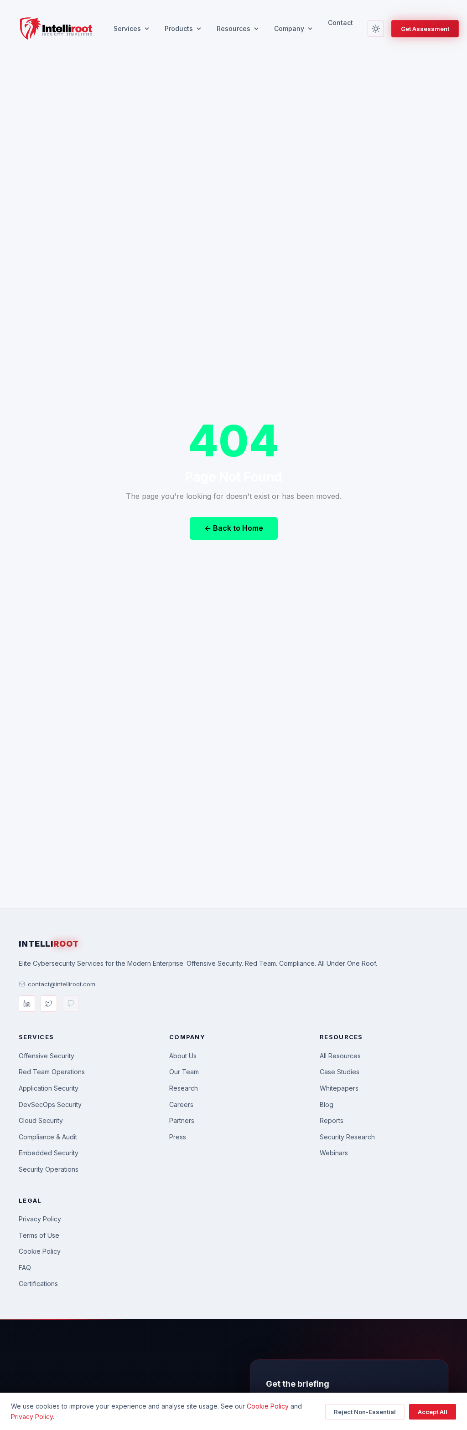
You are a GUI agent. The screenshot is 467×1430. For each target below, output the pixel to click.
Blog (326, 1104)
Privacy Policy (40, 1219)
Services (127, 28)
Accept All (432, 1411)
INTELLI (49, 943)
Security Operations (48, 1169)
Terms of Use (39, 1235)
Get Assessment (425, 28)
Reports (331, 1120)
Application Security (48, 1088)
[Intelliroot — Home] (56, 28)
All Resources (340, 1056)
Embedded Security (48, 1153)
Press (177, 1137)
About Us (183, 1056)
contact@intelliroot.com (61, 984)
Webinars (334, 1153)
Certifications (38, 1283)
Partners (181, 1120)
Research (183, 1088)
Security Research (347, 1137)
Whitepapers (339, 1088)
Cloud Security (41, 1120)
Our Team (184, 1072)
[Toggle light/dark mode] (376, 29)
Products (179, 28)
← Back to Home (233, 528)
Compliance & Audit (48, 1137)
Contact (340, 22)
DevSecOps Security (50, 1104)
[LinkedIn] (27, 1003)
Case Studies (339, 1072)
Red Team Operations (52, 1072)
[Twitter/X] (49, 1003)
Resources (233, 28)
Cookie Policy (40, 1251)
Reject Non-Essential (365, 1411)
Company (289, 28)
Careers (181, 1104)
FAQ (25, 1267)
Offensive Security (46, 1056)
